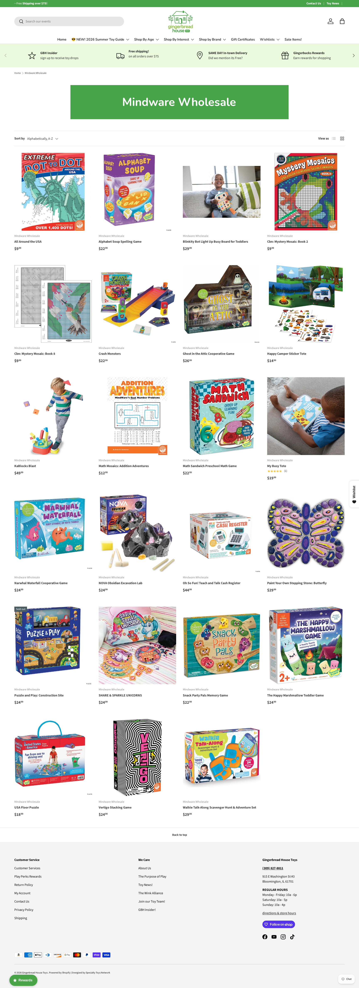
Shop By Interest (176, 39)
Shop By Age (144, 39)
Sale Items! (293, 39)
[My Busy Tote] (306, 416)
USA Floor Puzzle (26, 807)
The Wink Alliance (150, 893)
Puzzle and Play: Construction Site (39, 695)
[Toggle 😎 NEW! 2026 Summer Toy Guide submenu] (127, 39)
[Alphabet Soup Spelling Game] (137, 192)
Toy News (333, 3)
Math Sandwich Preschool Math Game (210, 466)
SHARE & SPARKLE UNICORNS (120, 695)
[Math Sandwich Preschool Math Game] (222, 416)
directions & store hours (279, 913)
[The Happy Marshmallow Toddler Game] (306, 645)
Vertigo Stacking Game (115, 807)
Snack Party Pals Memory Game (205, 695)
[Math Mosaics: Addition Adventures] (137, 416)
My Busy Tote (276, 466)
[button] (342, 21)
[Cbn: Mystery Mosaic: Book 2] (306, 192)
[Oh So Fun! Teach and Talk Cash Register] (222, 533)
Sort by (19, 138)
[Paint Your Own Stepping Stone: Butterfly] (306, 533)
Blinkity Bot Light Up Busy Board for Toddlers (215, 241)
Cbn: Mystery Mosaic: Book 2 (287, 241)
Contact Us (313, 3)
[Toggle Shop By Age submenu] (157, 39)
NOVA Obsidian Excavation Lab (120, 583)
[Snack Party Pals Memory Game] (222, 645)
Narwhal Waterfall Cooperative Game (41, 583)
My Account (22, 893)
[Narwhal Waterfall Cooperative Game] (53, 533)
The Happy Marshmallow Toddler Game (295, 695)
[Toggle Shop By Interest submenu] (192, 39)
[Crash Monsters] (137, 304)
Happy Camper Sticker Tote (286, 353)
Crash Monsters (110, 353)
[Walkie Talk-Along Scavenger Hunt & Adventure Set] (222, 757)
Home (61, 39)
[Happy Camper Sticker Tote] (306, 304)
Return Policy (23, 885)
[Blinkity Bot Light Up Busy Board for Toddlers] (222, 192)
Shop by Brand (210, 39)
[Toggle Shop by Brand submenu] (224, 39)
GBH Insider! (147, 910)
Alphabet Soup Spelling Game (120, 241)
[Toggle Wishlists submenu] (277, 39)
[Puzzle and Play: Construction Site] (53, 645)
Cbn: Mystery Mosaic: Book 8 (34, 353)
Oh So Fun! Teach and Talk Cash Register (211, 583)
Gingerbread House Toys (35, 972)
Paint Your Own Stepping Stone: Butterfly (297, 583)
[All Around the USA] (53, 192)
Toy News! (145, 885)
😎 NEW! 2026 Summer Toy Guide (97, 39)
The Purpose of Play (152, 876)
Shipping (20, 918)
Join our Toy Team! (151, 901)
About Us (144, 868)
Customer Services (27, 868)
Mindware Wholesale (36, 73)
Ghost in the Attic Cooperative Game (208, 353)
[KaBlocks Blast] (53, 416)
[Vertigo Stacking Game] (137, 757)
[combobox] (69, 21)
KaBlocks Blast (25, 466)
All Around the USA (28, 241)
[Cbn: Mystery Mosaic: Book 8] (53, 304)
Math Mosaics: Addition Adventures (124, 466)
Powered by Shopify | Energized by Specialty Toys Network (79, 972)
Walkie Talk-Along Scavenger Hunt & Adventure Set (219, 807)
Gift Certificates (243, 39)
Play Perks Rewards (28, 876)
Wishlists (267, 39)
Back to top (179, 835)
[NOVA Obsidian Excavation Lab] (137, 533)
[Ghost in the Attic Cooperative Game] (222, 304)
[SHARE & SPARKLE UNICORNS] (137, 645)
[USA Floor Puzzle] (53, 757)
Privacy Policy (23, 910)
